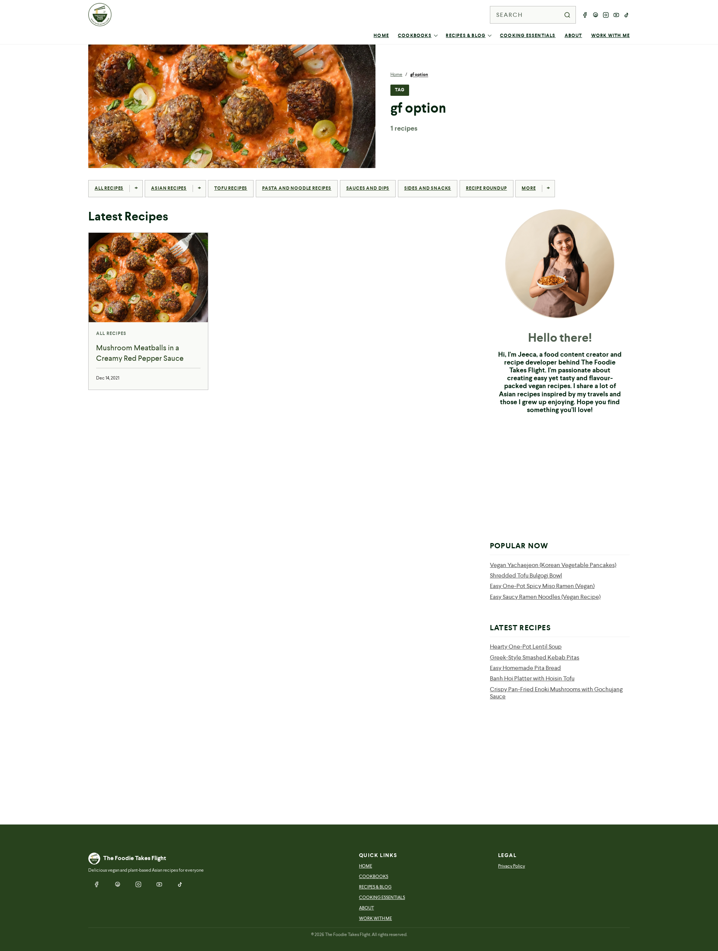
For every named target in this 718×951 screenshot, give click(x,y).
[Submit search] (567, 15)
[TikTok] (627, 15)
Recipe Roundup (486, 188)
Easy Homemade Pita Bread (525, 668)
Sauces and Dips (368, 188)
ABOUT (573, 36)
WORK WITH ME (610, 36)
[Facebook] (585, 15)
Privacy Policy (511, 866)
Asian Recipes (169, 188)
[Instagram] (606, 15)
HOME (381, 36)
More (529, 188)
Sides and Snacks (427, 188)
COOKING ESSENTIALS (528, 36)
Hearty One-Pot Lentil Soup (526, 646)
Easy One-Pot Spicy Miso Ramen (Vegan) (542, 586)
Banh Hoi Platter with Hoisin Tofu (532, 678)
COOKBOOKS (415, 36)
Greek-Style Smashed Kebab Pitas (534, 657)
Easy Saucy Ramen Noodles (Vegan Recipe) (545, 597)
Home (396, 74)
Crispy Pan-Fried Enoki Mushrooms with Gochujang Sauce (556, 692)
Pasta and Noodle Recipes (296, 188)
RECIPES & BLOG (465, 36)
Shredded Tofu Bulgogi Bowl (526, 575)
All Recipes (109, 188)
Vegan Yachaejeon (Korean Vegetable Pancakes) (553, 565)
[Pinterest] (595, 15)
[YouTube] (616, 15)
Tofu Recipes (230, 188)
